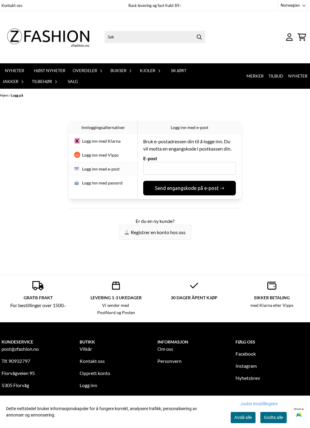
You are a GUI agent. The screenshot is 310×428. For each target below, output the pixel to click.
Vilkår (86, 349)
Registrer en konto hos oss (158, 232)
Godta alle (273, 417)
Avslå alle (243, 417)
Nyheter (14, 70)
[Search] (199, 37)
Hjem (4, 95)
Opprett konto (95, 373)
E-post (150, 158)
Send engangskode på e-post (187, 188)
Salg (73, 81)
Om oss (165, 349)
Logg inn (88, 385)
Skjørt (178, 70)
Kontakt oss (12, 5)
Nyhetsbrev (248, 378)
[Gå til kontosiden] (289, 37)
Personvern (169, 361)
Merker (255, 75)
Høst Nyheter (49, 70)
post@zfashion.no (20, 349)
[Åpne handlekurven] (301, 37)
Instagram (246, 366)
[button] (103, 141)
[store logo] (52, 37)
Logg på (17, 95)
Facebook (246, 354)
